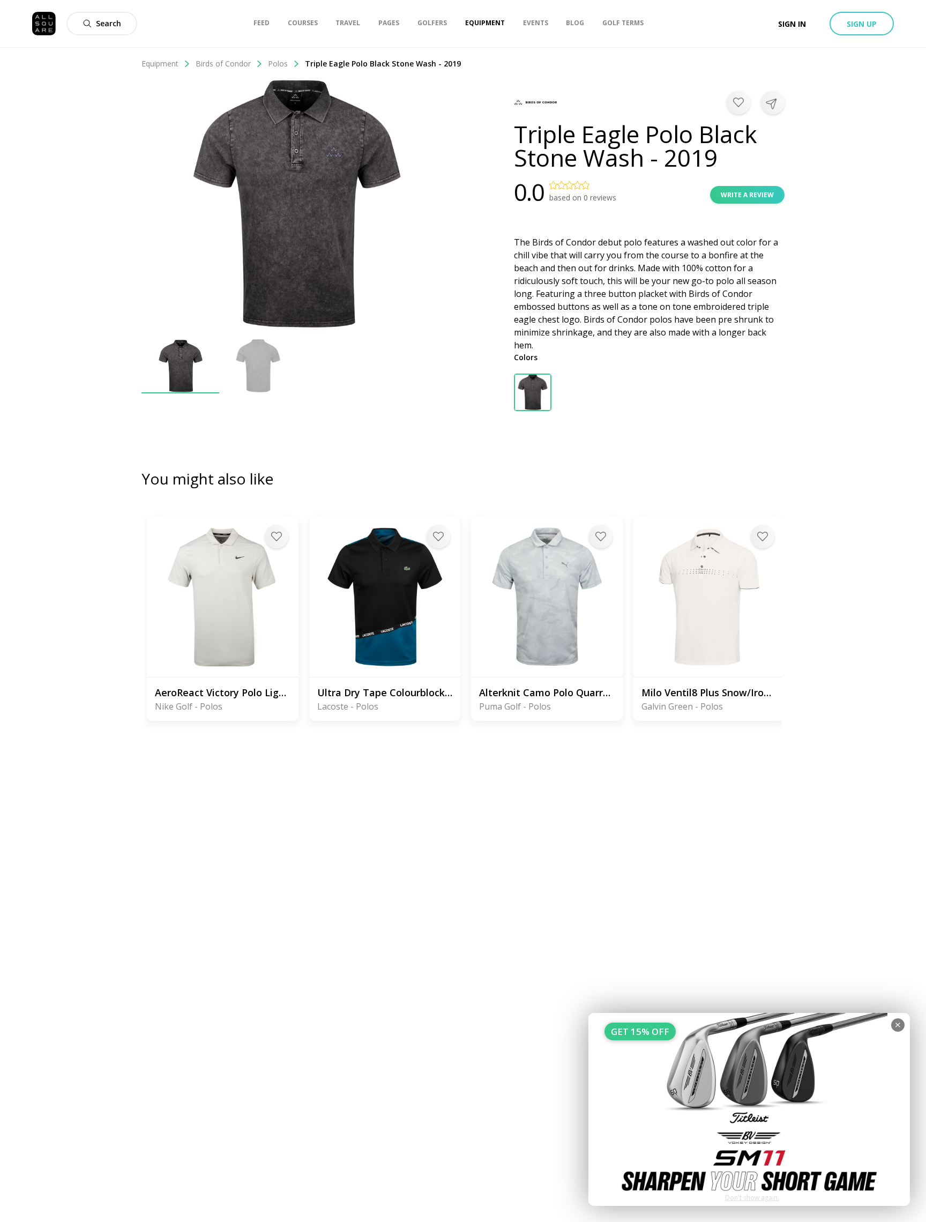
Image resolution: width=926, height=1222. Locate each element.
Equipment (159, 63)
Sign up (862, 24)
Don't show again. (752, 1197)
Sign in (792, 24)
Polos (278, 63)
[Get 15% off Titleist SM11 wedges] (749, 1109)
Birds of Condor (223, 63)
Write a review (747, 194)
